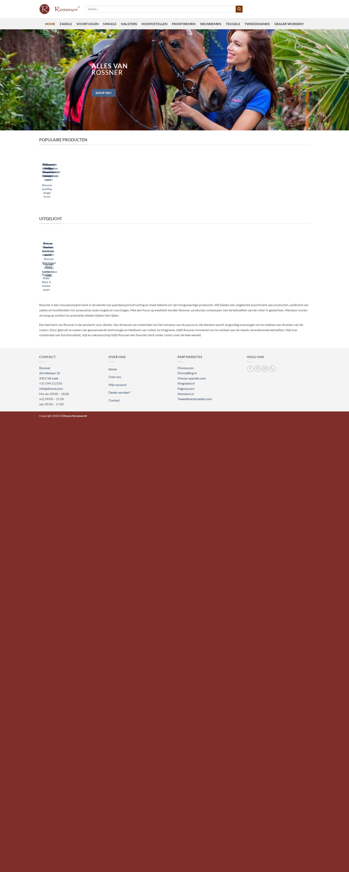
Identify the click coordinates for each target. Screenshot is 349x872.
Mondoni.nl (186, 394)
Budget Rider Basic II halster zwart (46, 282)
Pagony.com (186, 388)
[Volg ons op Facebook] (250, 368)
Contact (114, 400)
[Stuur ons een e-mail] (265, 368)
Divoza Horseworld (74, 416)
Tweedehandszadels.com (195, 399)
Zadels (66, 24)
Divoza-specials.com (192, 378)
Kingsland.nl (186, 383)
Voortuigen (87, 24)
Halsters (129, 24)
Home (50, 24)
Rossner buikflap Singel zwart (47, 170)
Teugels (233, 24)
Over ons (114, 377)
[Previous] (41, 179)
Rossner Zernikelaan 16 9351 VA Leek (49, 373)
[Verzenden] (239, 9)
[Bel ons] (272, 368)
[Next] (52, 179)
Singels (109, 24)
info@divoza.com (51, 388)
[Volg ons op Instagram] (257, 368)
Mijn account (117, 385)
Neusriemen (210, 24)
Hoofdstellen (154, 24)
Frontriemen (184, 24)
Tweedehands (257, 24)
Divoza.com (186, 368)
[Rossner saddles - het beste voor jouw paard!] (59, 9)
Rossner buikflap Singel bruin (47, 190)
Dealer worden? (289, 24)
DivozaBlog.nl (187, 373)
